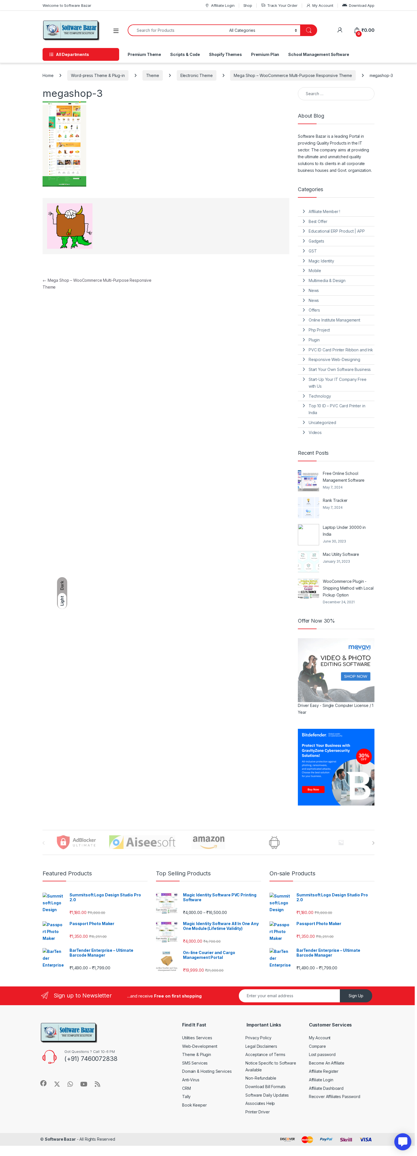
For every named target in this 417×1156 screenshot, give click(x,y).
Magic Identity (321, 260)
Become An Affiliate (326, 1063)
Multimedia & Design (327, 280)
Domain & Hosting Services (207, 1071)
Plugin (314, 339)
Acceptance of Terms (265, 1054)
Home (48, 75)
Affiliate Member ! (324, 211)
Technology (320, 396)
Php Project (319, 329)
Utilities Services (197, 1037)
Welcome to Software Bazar (67, 5)
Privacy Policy (258, 1037)
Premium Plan (265, 54)
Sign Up (356, 995)
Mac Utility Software (341, 554)
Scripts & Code (185, 54)
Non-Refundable (260, 1078)
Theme (152, 75)
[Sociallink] (43, 1083)
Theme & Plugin (196, 1054)
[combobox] (177, 30)
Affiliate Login (223, 5)
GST (313, 251)
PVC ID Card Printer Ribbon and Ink (341, 349)
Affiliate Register (323, 1071)
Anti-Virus (190, 1079)
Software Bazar (60, 1139)
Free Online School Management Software (344, 477)
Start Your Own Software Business (340, 369)
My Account (322, 5)
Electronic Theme (196, 75)
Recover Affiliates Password (334, 1096)
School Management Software (318, 54)
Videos (315, 432)
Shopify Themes (225, 54)
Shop (247, 5)
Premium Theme (144, 54)
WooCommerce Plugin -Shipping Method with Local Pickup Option (348, 588)
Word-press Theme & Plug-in (98, 75)
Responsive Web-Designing (334, 359)
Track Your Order (282, 5)
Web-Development (199, 1046)
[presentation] (373, 843)
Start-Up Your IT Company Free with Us (338, 383)
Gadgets (316, 241)
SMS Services (195, 1063)
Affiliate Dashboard (326, 1088)
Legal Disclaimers (261, 1046)
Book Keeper (194, 1105)
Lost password (322, 1054)
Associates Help (260, 1103)
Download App (361, 5)
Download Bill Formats (265, 1086)
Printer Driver (257, 1111)
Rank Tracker (335, 500)
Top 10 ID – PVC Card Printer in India (337, 409)
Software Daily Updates (267, 1095)
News (314, 290)
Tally (186, 1096)
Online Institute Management (334, 320)
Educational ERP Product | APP (337, 231)
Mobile (315, 270)
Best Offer (318, 221)
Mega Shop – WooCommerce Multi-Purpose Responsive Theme (293, 75)
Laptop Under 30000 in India (344, 531)
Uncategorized (322, 422)
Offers (314, 310)
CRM (186, 1088)
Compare (317, 1046)
